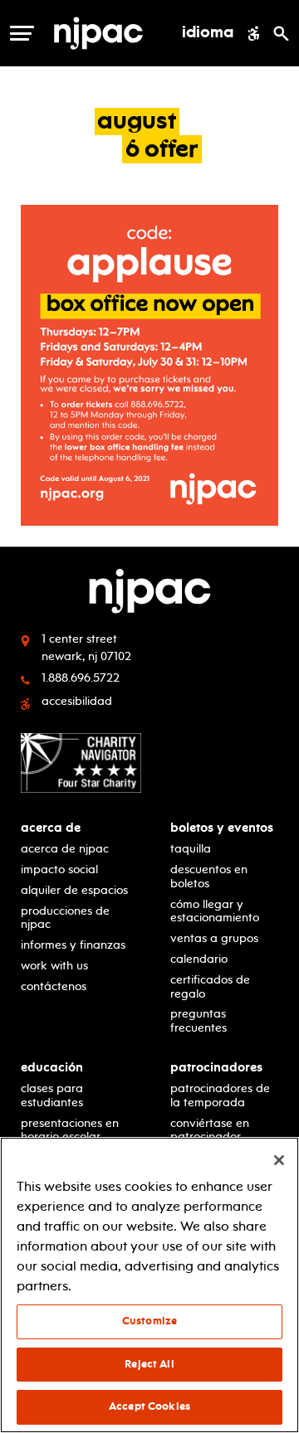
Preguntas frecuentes (198, 1021)
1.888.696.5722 (81, 678)
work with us (54, 966)
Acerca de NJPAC (65, 849)
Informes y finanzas (73, 945)
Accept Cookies (149, 1406)
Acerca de (51, 828)
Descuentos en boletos (209, 876)
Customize (149, 1321)
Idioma (207, 33)
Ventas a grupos (214, 938)
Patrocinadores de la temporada (220, 1095)
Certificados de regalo (210, 987)
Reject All (149, 1364)
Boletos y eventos (221, 828)
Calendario (199, 959)
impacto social (59, 869)
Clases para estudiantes (52, 1095)
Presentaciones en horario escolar (70, 1130)
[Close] (279, 1160)
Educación (52, 1067)
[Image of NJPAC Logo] (98, 33)
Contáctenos (53, 986)
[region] (149, 1285)
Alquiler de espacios (74, 890)
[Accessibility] (254, 33)
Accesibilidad (77, 701)
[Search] (281, 33)
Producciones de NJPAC (65, 918)
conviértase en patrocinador (209, 1130)
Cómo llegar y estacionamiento (214, 911)
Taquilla (190, 849)
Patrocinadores (216, 1067)
